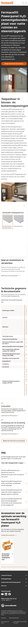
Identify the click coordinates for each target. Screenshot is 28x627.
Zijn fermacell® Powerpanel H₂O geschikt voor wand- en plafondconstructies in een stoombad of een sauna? (12, 473)
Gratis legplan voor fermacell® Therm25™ (20, 622)
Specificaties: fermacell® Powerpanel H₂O (11, 301)
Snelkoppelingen (6, 579)
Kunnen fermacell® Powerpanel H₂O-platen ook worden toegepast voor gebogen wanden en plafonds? (11, 492)
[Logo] (7, 2)
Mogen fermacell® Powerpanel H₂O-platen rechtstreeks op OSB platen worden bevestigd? (11, 483)
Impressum (3, 618)
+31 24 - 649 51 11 (6, 600)
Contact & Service (6, 575)
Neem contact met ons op (5, 622)
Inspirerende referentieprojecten (11, 582)
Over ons (3, 586)
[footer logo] (14, 605)
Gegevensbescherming (14, 618)
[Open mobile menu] (26, 3)
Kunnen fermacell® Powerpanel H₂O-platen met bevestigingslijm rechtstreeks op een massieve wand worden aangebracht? (11, 502)
